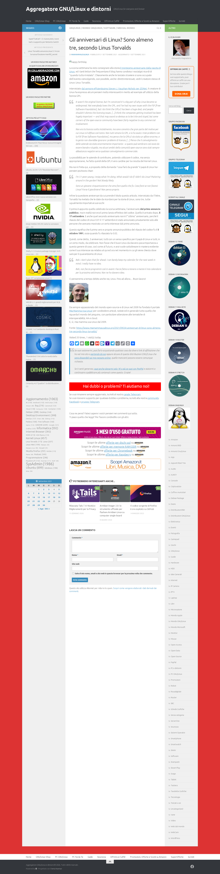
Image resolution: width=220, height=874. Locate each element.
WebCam (175, 832)
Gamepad (175, 539)
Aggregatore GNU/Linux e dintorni (68, 9)
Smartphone (176, 738)
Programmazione (37, 457)
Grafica (31, 428)
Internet (174, 580)
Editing (49, 418)
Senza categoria (177, 715)
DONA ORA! (181, 94)
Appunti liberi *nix (178, 463)
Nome (75, 555)
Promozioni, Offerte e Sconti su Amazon (141, 21)
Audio (173, 469)
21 (33, 501)
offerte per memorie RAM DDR (118, 446)
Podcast (40, 454)
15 (39, 497)
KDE (30, 435)
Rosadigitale (176, 692)
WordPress (175, 838)
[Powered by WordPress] (36, 869)
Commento (77, 538)
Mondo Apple (176, 615)
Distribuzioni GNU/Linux (180, 516)
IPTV (173, 592)
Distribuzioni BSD (178, 510)
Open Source (176, 656)
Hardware (175, 563)
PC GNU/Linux (59, 21)
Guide (86, 21)
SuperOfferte (169, 21)
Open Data (175, 650)
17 (49, 497)
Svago (173, 774)
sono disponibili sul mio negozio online (92, 358)
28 (33, 505)
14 (33, 497)
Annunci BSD (176, 445)
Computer (41, 409)
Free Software (46, 422)
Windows (51, 468)
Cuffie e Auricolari (178, 492)
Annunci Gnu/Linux (178, 451)
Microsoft (43, 448)
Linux (48, 441)
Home (28, 21)
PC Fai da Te (74, 21)
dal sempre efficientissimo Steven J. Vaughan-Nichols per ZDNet (114, 88)
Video (173, 820)
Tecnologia (175, 797)
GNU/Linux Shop (42, 21)
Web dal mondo (126, 28)
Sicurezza (96, 21)
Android (38, 403)
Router (174, 697)
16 (44, 497)
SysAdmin (40, 463)
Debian (32, 412)
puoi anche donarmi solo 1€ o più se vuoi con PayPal (118, 368)
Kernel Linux (36, 438)
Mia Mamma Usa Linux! (81, 311)
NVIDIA (51, 451)
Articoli (30, 406)
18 (54, 497)
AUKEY (174, 475)
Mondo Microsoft (178, 627)
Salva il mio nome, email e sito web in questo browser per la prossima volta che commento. (114, 574)
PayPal (173, 662)
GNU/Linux (74, 28)
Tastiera (174, 785)
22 (39, 501)
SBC (172, 703)
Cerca (189, 110)
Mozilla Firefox (35, 451)
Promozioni (175, 680)
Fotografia (175, 533)
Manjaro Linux (32, 448)
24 (49, 501)
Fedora (31, 422)
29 (39, 505)
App (172, 457)
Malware (45, 445)
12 (59, 493)
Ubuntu (35, 467)
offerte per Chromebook (118, 450)
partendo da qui (98, 354)
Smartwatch (176, 744)
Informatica (47, 428)
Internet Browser (38, 431)
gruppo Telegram (90, 401)
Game (30, 425)
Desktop (45, 412)
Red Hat (46, 461)
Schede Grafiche (177, 709)
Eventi (173, 527)
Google (54, 425)
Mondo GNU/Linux (92, 28)
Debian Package (177, 498)
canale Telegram (132, 394)
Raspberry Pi (33, 461)
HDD (173, 568)
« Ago (41, 509)
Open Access (176, 645)
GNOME (41, 425)
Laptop (174, 598)
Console (174, 480)
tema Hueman (56, 869)
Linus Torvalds (34, 442)
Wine (29, 471)
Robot (173, 686)
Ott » (47, 509)
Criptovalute (176, 486)
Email (120, 555)
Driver (40, 418)
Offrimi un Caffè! (111, 21)
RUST (55, 461)
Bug (39, 405)
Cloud (30, 409)
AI (29, 403)
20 (28, 501)
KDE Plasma (42, 435)
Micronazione (176, 609)
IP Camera (175, 586)
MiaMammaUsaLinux (80, 55)
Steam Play (175, 768)
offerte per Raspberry (118, 454)
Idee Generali (176, 574)
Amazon (174, 439)
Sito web (75, 564)
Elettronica (175, 522)
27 (28, 505)
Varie (173, 815)
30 (44, 505)
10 (49, 493)
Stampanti (175, 762)
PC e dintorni (176, 668)
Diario (173, 504)
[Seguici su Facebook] (60, 27)
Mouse (173, 639)
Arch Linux (51, 402)
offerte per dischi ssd (118, 442)
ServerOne (175, 721)
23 (44, 501)
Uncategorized (177, 809)
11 (54, 493)
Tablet (173, 779)
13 (28, 497)
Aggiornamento (42, 398)
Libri (172, 604)
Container (54, 409)
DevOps (31, 418)
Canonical (50, 406)
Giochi (173, 545)
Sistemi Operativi (178, 733)
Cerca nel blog (174, 106)
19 (59, 497)
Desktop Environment (41, 415)
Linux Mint (33, 445)
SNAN (173, 750)
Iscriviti (182, 21)
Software (109, 28)
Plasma (29, 454)
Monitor (174, 633)
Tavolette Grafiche (178, 791)
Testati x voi (176, 803)
